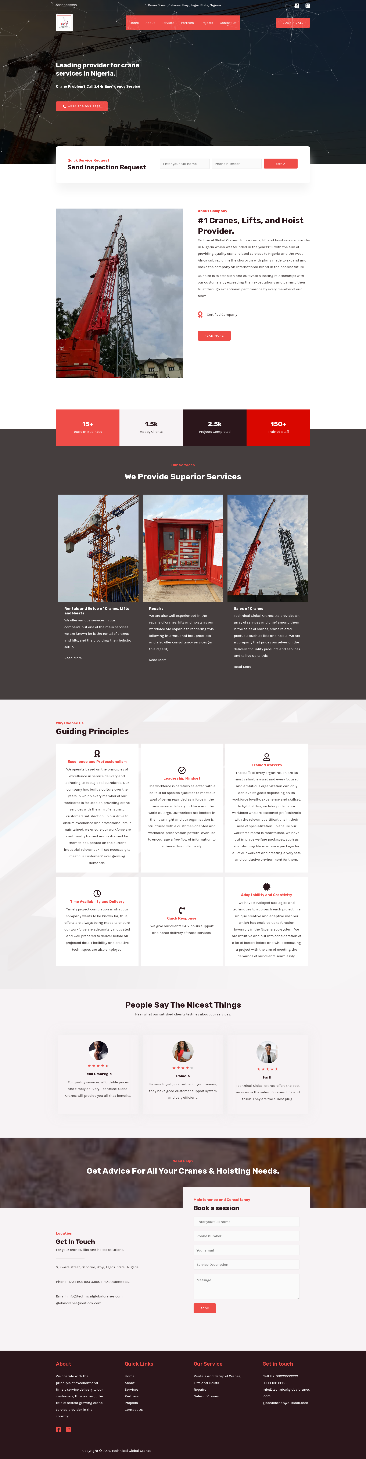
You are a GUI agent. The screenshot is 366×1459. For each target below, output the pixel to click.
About (150, 23)
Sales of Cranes (206, 1396)
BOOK (204, 1308)
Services (168, 23)
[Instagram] (307, 5)
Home (134, 23)
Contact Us (228, 23)
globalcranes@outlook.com (285, 1403)
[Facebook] (297, 5)
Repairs (200, 1389)
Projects (207, 23)
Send (280, 163)
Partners (187, 23)
